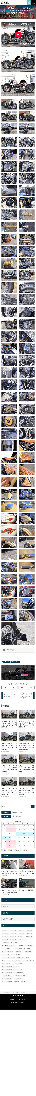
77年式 (21, 933)
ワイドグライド (7, 978)
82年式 (29, 936)
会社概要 (12, 999)
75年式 (5, 933)
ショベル (5, 954)
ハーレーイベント (28, 960)
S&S (16, 942)
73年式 (21, 930)
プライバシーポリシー (20, 999)
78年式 (29, 933)
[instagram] (18, 996)
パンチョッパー (17, 963)
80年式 (13, 936)
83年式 (5, 939)
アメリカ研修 (6, 948)
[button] (5, 687)
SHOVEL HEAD (14, 16)
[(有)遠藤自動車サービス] (5, 2)
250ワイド (22, 939)
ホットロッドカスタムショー (10, 966)
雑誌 (23, 981)
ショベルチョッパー (8, 957)
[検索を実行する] (33, 806)
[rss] (22, 996)
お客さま (22, 945)
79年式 (5, 936)
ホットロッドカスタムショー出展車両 (12, 972)
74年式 (29, 930)
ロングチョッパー (19, 975)
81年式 (21, 936)
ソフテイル (6, 960)
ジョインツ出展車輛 (23, 957)
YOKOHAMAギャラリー (9, 945)
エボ (29, 948)
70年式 (5, 930)
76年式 (13, 933)
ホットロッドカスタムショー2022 (12, 969)
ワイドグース (19, 978)
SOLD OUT (6, 16)
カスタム (19, 951)
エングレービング (7, 951)
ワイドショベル (7, 981)
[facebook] (13, 996)
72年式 (13, 930)
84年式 (13, 939)
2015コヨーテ (7, 942)
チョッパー (16, 960)
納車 (16, 981)
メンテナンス (6, 975)
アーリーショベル (19, 948)
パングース (6, 963)
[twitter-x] (16, 996)
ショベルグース (16, 954)
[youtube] (20, 996)
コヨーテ (28, 951)
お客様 (30, 945)
